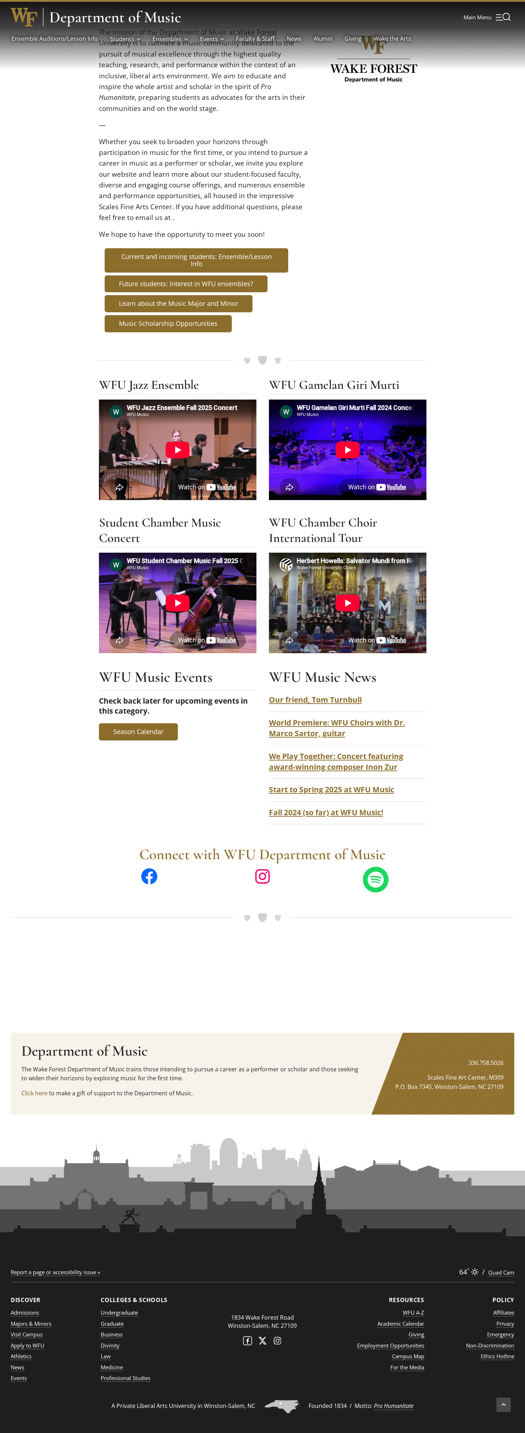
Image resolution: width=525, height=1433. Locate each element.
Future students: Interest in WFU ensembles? (186, 283)
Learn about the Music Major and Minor (178, 303)
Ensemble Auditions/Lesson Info (54, 39)
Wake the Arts (392, 39)
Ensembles (167, 39)
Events (209, 39)
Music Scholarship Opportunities (168, 323)
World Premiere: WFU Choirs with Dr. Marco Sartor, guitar (337, 727)
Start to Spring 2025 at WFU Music (331, 789)
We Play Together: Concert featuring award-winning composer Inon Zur (336, 761)
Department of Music (115, 17)
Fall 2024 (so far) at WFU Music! (326, 812)
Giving (353, 39)
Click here (34, 1093)
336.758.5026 (486, 1063)
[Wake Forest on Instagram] (277, 1342)
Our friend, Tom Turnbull (315, 699)
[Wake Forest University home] (24, 17)
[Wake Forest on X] (263, 1342)
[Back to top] (503, 1405)
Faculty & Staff (255, 39)
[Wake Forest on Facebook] (247, 1342)
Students (122, 39)
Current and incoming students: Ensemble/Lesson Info (196, 260)
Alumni (323, 39)
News (294, 39)
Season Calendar (138, 731)
